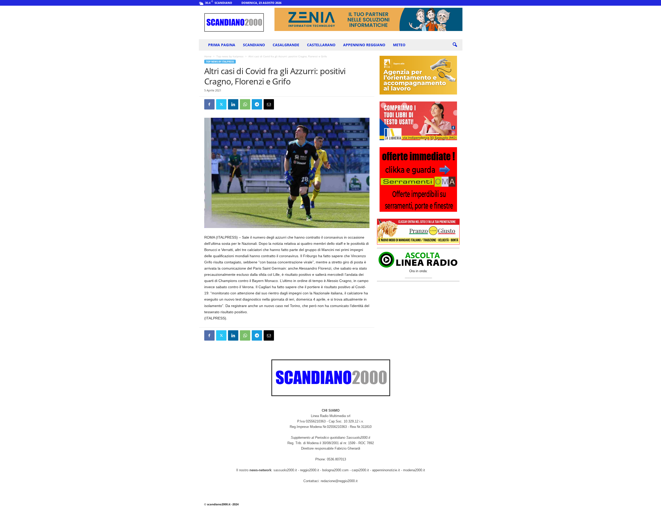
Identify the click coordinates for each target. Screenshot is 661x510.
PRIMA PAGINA (221, 44)
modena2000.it (414, 470)
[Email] (269, 104)
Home (207, 56)
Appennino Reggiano (364, 44)
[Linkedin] (233, 104)
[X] (221, 104)
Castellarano (321, 44)
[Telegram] (257, 104)
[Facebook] (209, 104)
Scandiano (254, 44)
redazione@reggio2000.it (339, 481)
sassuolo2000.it (285, 470)
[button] (454, 45)
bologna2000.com (335, 470)
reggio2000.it (310, 470)
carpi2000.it (360, 470)
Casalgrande (286, 44)
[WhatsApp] (245, 104)
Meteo (399, 44)
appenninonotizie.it (386, 470)
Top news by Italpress (229, 56)
